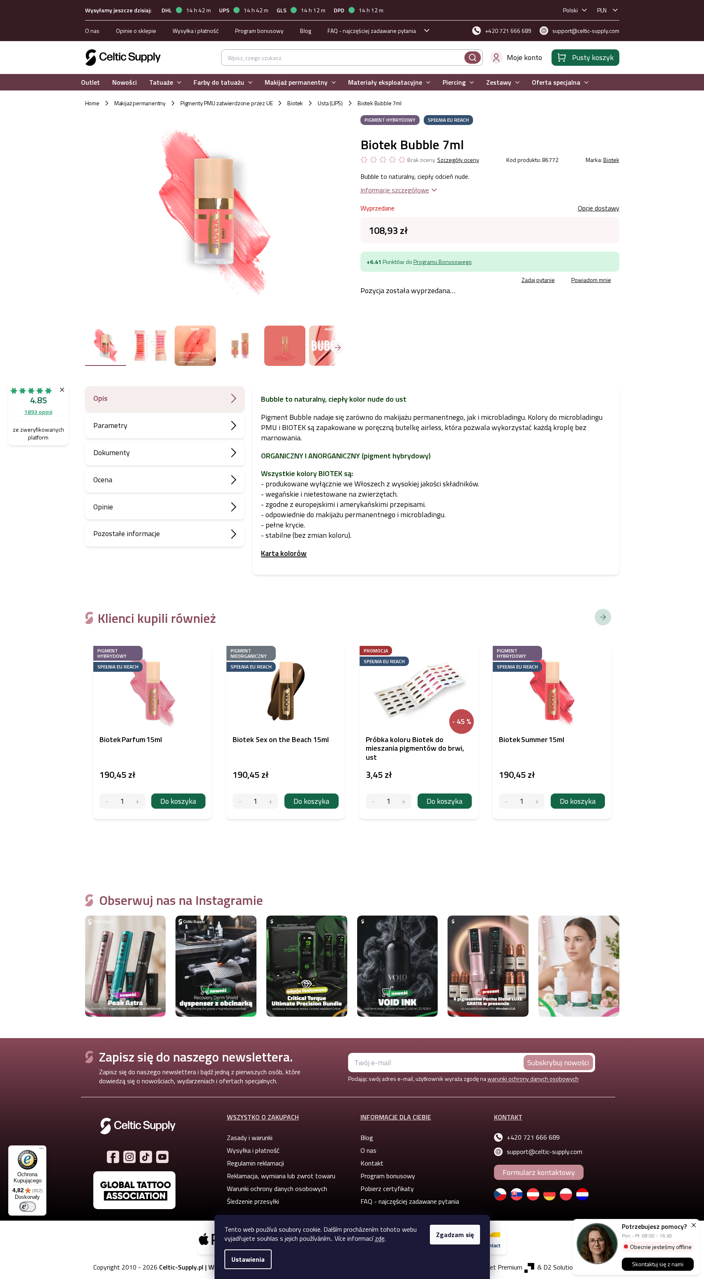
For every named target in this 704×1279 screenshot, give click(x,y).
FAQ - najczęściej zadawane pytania (372, 30)
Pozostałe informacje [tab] (126, 533)
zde (380, 1238)
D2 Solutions (561, 1267)
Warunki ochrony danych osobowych (277, 1188)
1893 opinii (38, 411)
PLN (602, 10)
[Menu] (41, 1150)
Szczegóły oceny (458, 160)
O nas (92, 30)
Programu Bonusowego (442, 261)
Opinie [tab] (103, 506)
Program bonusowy (259, 30)
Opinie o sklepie (136, 30)
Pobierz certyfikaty (387, 1188)
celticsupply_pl (129, 1157)
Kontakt (371, 1163)
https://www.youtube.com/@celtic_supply (162, 1157)
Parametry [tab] (110, 425)
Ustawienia (248, 1259)
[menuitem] (90, 82)
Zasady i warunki (249, 1137)
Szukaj (472, 57)
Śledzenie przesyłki (253, 1201)
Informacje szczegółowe (394, 190)
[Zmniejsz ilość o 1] (107, 801)
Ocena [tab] (102, 479)
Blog (305, 30)
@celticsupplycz (146, 1157)
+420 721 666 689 (533, 1137)
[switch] (27, 1207)
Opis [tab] (100, 398)
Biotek (611, 159)
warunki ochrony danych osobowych (533, 1078)
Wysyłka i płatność (196, 30)
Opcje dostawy (598, 208)
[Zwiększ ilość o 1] (137, 801)
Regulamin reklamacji (255, 1163)
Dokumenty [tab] (111, 452)
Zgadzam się (455, 1235)
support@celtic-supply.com (544, 1151)
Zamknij (422, 281)
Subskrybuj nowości (558, 1062)
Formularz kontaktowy (539, 1172)
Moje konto (524, 57)
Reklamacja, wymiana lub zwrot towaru (281, 1175)
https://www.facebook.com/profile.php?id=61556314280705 (113, 1157)
